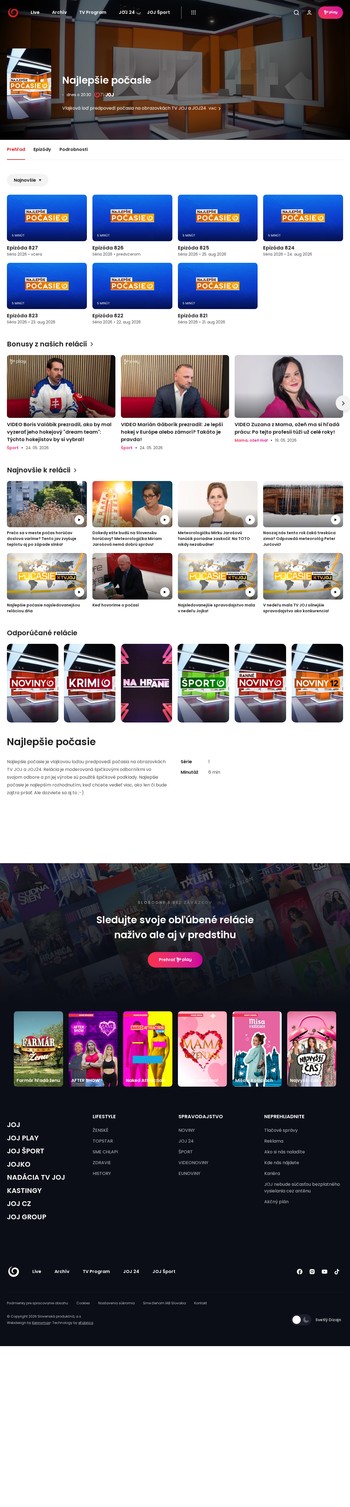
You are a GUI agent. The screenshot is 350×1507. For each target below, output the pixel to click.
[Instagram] (312, 1272)
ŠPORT (185, 1152)
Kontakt (200, 1303)
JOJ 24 (127, 12)
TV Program (92, 12)
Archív (59, 12)
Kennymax (41, 1322)
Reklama (273, 1141)
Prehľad (16, 149)
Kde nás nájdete (281, 1162)
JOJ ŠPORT (25, 1151)
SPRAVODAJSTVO (200, 1116)
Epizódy (42, 149)
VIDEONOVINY (193, 1162)
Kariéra (272, 1173)
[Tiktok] (337, 1272)
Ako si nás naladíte (284, 1152)
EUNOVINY (189, 1173)
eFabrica (85, 1322)
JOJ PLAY (23, 1138)
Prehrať (167, 960)
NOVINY (186, 1130)
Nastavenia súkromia (116, 1303)
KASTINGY (24, 1190)
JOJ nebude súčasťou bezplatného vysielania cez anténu (302, 1187)
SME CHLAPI (105, 1152)
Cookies (83, 1303)
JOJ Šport (158, 12)
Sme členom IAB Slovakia (164, 1303)
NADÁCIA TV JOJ (36, 1177)
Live (35, 12)
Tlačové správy (281, 1130)
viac (213, 108)
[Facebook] (299, 1272)
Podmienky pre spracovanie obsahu (37, 1303)
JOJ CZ (19, 1203)
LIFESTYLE (104, 1116)
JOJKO (18, 1164)
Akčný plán (276, 1202)
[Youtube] (324, 1272)
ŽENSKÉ (100, 1130)
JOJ (13, 1125)
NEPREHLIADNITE (284, 1116)
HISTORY (102, 1173)
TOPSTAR (103, 1141)
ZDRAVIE (102, 1162)
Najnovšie (25, 180)
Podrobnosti (73, 149)
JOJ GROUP (26, 1217)
